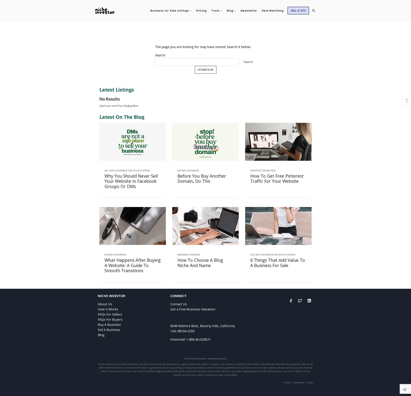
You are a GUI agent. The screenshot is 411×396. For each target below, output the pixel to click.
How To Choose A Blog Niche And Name (200, 262)
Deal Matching (273, 10)
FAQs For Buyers (110, 319)
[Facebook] (291, 301)
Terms (310, 382)
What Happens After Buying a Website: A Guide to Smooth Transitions (133, 265)
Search (160, 55)
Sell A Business (109, 330)
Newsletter (249, 10)
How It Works (108, 309)
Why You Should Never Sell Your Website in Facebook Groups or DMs (131, 181)
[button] (407, 100)
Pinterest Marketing (262, 170)
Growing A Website (189, 255)
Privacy (287, 382)
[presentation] (132, 142)
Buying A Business (188, 170)
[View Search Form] (313, 10)
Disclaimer (299, 382)
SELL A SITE (298, 11)
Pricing (201, 10)
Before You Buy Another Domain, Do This (201, 178)
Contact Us (178, 304)
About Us (105, 304)
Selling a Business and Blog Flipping (127, 170)
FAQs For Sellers (110, 314)
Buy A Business (109, 324)
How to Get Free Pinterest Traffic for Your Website (277, 178)
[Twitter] (300, 301)
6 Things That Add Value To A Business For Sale (277, 262)
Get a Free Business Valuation (192, 309)
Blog (101, 335)
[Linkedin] (309, 301)
